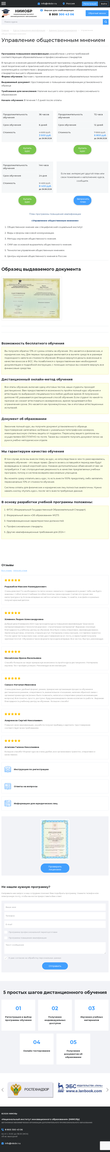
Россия (70, 3)
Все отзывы (6, 570)
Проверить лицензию (55, 868)
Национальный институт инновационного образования (24, 13)
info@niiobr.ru (49, 3)
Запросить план (83, 200)
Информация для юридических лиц (36, 803)
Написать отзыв (20, 570)
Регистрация (90, 4)
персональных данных (50, 958)
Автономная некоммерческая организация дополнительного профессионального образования (46, 1121)
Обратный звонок (97, 13)
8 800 (61, 14)
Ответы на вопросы (26, 786)
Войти (104, 4)
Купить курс (27, 149)
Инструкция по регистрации (31, 769)
